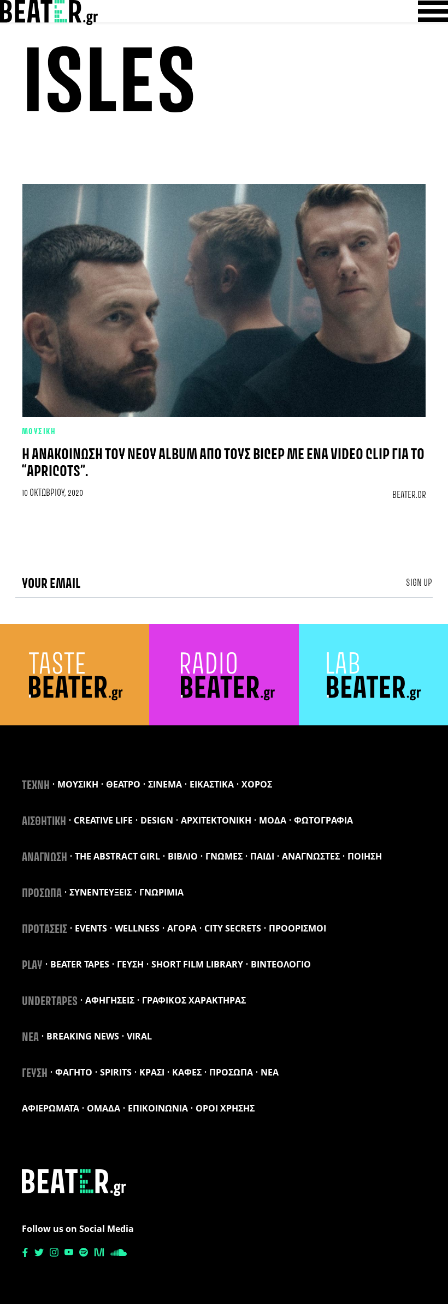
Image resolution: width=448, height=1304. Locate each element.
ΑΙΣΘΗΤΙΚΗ (44, 821)
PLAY (32, 965)
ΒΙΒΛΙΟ (183, 856)
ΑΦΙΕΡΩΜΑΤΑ (50, 1108)
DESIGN (156, 820)
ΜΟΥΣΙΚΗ (39, 432)
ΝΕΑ (30, 1037)
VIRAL (139, 1036)
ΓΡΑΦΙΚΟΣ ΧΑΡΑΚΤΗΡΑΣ (194, 1000)
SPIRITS (116, 1072)
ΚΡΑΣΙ (151, 1072)
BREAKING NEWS (82, 1036)
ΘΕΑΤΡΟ (123, 784)
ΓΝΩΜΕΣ (224, 856)
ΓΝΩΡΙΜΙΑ (161, 892)
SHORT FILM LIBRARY (197, 964)
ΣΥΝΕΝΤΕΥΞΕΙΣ (100, 892)
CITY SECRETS (232, 928)
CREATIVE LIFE (103, 820)
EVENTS (91, 928)
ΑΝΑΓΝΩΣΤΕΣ (311, 856)
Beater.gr (409, 495)
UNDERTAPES (50, 1001)
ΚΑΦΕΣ (187, 1072)
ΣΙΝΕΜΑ (165, 784)
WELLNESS (137, 928)
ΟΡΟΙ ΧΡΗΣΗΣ (225, 1108)
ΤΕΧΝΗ (36, 785)
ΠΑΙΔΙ (262, 856)
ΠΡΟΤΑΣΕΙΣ (44, 929)
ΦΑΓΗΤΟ (73, 1072)
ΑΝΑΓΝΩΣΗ (44, 857)
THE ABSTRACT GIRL (117, 856)
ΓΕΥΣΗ (130, 964)
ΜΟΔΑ (272, 820)
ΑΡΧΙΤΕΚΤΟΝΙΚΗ (216, 820)
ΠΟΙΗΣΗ (364, 856)
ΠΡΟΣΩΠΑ (42, 893)
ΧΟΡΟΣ (256, 784)
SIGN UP (419, 583)
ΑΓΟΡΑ (182, 928)
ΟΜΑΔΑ (103, 1108)
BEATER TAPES (79, 964)
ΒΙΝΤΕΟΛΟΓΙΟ (281, 964)
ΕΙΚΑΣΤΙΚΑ (212, 784)
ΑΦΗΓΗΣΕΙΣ (109, 1000)
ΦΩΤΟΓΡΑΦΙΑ (323, 820)
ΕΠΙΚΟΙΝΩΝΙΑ (158, 1108)
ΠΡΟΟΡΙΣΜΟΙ (297, 928)
